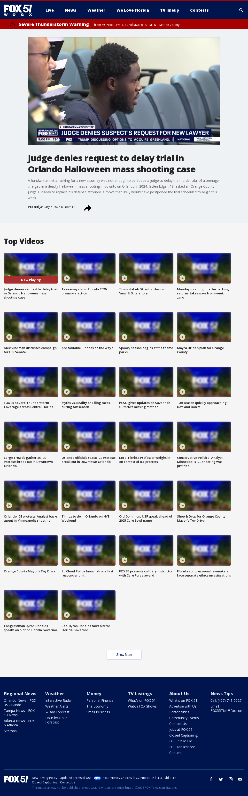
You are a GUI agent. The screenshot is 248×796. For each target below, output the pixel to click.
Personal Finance (99, 700)
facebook (211, 779)
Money (93, 693)
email (240, 779)
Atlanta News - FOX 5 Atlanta (19, 722)
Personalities (179, 712)
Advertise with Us (182, 706)
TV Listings (140, 693)
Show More (124, 655)
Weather (54, 693)
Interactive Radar (58, 700)
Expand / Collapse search (241, 10)
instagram (230, 779)
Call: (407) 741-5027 (225, 700)
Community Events (184, 718)
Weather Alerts (57, 706)
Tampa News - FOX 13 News (19, 712)
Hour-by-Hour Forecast (56, 720)
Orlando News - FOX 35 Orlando (20, 702)
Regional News (20, 693)
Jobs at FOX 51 (181, 729)
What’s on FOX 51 (142, 700)
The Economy (97, 706)
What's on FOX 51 (183, 700)
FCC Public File (180, 741)
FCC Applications (182, 747)
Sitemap (10, 731)
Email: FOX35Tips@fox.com (226, 708)
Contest (175, 752)
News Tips (221, 693)
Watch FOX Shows (142, 706)
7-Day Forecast (57, 712)
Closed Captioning (183, 735)
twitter (221, 779)
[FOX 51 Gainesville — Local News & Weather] (20, 10)
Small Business (98, 712)
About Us (179, 693)
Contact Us (178, 723)
